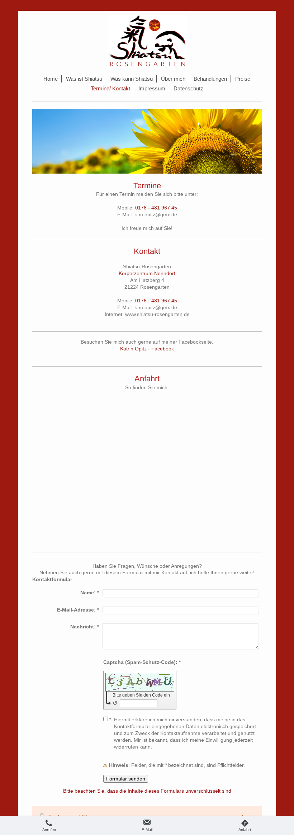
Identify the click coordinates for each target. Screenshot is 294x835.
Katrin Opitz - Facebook (147, 349)
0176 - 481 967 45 (156, 208)
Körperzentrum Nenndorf (147, 273)
